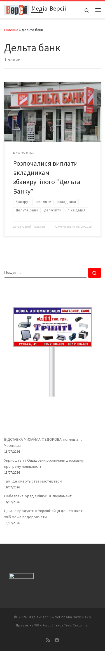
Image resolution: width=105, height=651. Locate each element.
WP (36, 625)
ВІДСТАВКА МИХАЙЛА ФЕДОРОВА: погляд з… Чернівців (43, 442)
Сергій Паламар (33, 226)
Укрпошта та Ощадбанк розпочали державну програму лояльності (44, 463)
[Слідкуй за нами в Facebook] (57, 640)
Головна (11, 29)
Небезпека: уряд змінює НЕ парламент (38, 495)
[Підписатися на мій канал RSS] (48, 640)
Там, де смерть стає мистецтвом (33, 481)
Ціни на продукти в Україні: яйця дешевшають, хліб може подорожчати (45, 513)
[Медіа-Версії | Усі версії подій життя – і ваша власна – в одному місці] (16, 9)
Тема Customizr (76, 625)
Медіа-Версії (40, 617)
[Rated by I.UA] (21, 577)
